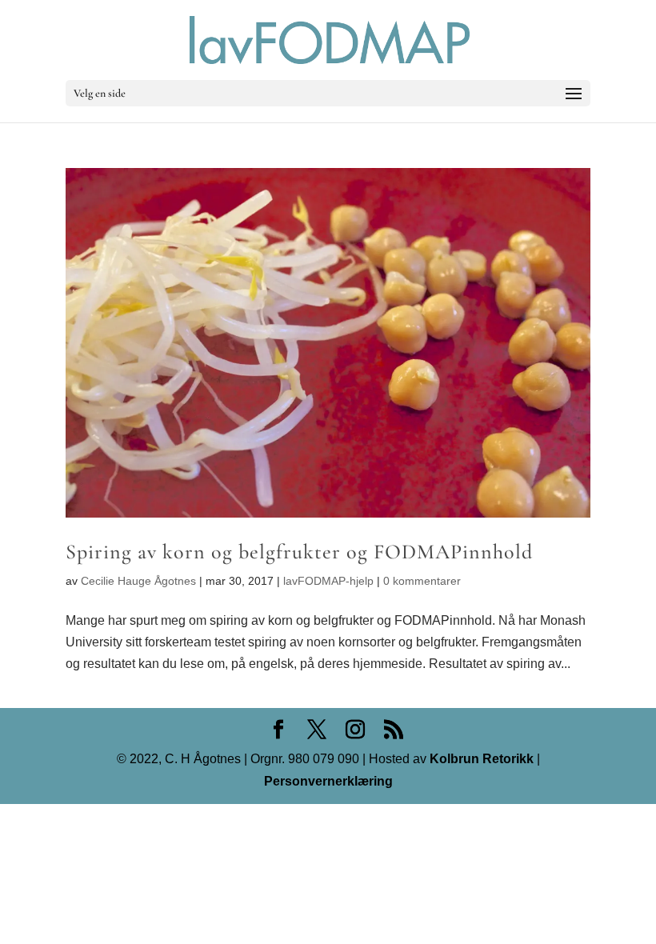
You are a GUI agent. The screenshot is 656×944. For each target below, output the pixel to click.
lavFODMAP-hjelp (328, 580)
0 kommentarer (422, 580)
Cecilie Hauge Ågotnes (138, 580)
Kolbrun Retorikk (480, 759)
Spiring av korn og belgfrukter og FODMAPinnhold (299, 551)
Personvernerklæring (328, 781)
